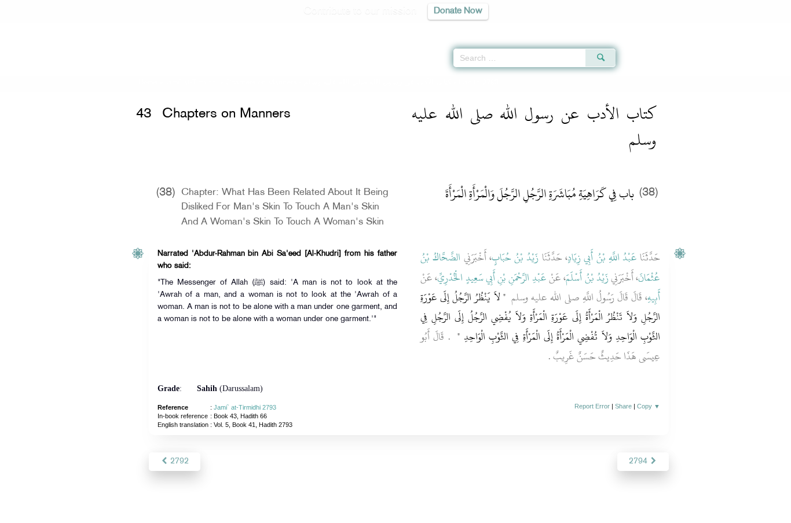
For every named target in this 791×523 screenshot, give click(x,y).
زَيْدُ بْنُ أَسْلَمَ (587, 277)
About (278, 512)
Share (623, 406)
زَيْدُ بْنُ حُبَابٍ (515, 257)
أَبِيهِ (653, 297)
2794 (639, 461)
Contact (431, 512)
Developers (387, 512)
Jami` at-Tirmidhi (191, 82)
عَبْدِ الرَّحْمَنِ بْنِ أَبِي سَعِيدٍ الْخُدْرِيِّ (491, 277)
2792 (178, 461)
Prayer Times (723, 29)
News (307, 512)
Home (148, 82)
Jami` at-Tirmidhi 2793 (245, 407)
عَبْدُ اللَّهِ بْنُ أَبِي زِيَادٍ (602, 257)
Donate (467, 512)
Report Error (592, 406)
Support (342, 512)
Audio (762, 29)
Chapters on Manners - (338, 82)
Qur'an (646, 29)
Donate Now (458, 11)
